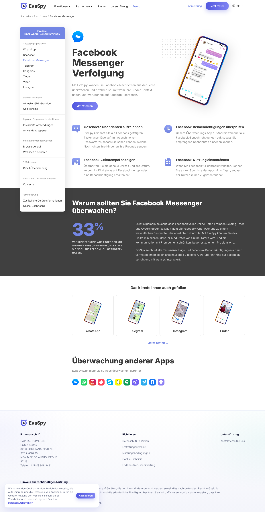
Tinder (27, 76)
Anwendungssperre (34, 130)
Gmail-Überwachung (35, 168)
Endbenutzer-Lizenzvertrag (138, 465)
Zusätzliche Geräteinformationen (42, 200)
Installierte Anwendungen (38, 124)
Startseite (25, 16)
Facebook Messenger (36, 60)
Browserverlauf (32, 146)
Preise (101, 6)
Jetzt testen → (158, 343)
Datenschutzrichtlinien (135, 440)
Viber (26, 81)
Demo (136, 6)
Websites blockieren (35, 152)
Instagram (29, 87)
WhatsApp (29, 49)
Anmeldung (195, 5)
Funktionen (40, 16)
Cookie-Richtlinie (132, 459)
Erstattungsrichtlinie (134, 446)
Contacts (28, 184)
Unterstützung (119, 6)
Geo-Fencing (30, 108)
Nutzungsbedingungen (136, 453)
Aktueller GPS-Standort (37, 103)
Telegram (28, 65)
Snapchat (29, 54)
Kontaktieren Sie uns (233, 440)
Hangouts (29, 70)
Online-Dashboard (34, 205)
